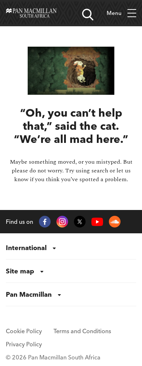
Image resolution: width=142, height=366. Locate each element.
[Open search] (88, 14)
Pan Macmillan (29, 294)
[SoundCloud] (115, 221)
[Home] (31, 13)
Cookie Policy (24, 331)
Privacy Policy (24, 344)
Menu (114, 12)
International (26, 248)
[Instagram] (62, 221)
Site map (20, 271)
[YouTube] (97, 222)
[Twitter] (80, 221)
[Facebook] (45, 221)
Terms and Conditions (82, 331)
